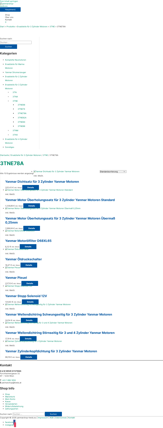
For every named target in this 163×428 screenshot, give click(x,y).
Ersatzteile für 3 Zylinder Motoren (26, 155)
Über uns (9, 17)
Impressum (43, 417)
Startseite (4, 155)
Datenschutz (60, 417)
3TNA (15, 96)
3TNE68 (21, 105)
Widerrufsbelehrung (14, 406)
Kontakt (8, 19)
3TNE (15, 101)
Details (30, 187)
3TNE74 (21, 109)
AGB (51, 417)
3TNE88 (21, 126)
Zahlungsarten (11, 409)
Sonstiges (9, 147)
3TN (15, 92)
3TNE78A (22, 113)
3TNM (15, 130)
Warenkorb (10, 396)
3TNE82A (22, 117)
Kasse (8, 401)
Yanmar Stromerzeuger (15, 72)
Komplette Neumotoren (15, 60)
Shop (7, 15)
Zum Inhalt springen (9, 1)
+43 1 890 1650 (9, 380)
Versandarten (11, 404)
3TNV (15, 135)
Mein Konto (10, 399)
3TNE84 (21, 122)
